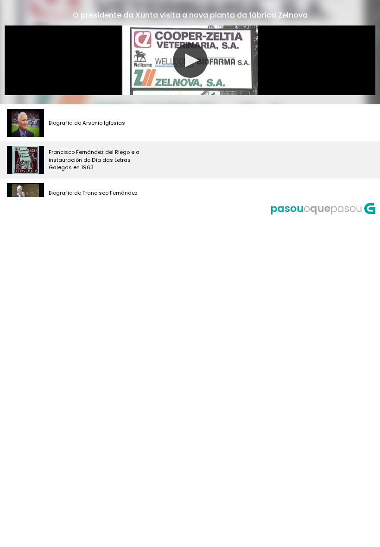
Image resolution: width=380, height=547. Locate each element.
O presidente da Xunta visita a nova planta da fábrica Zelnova (190, 15)
